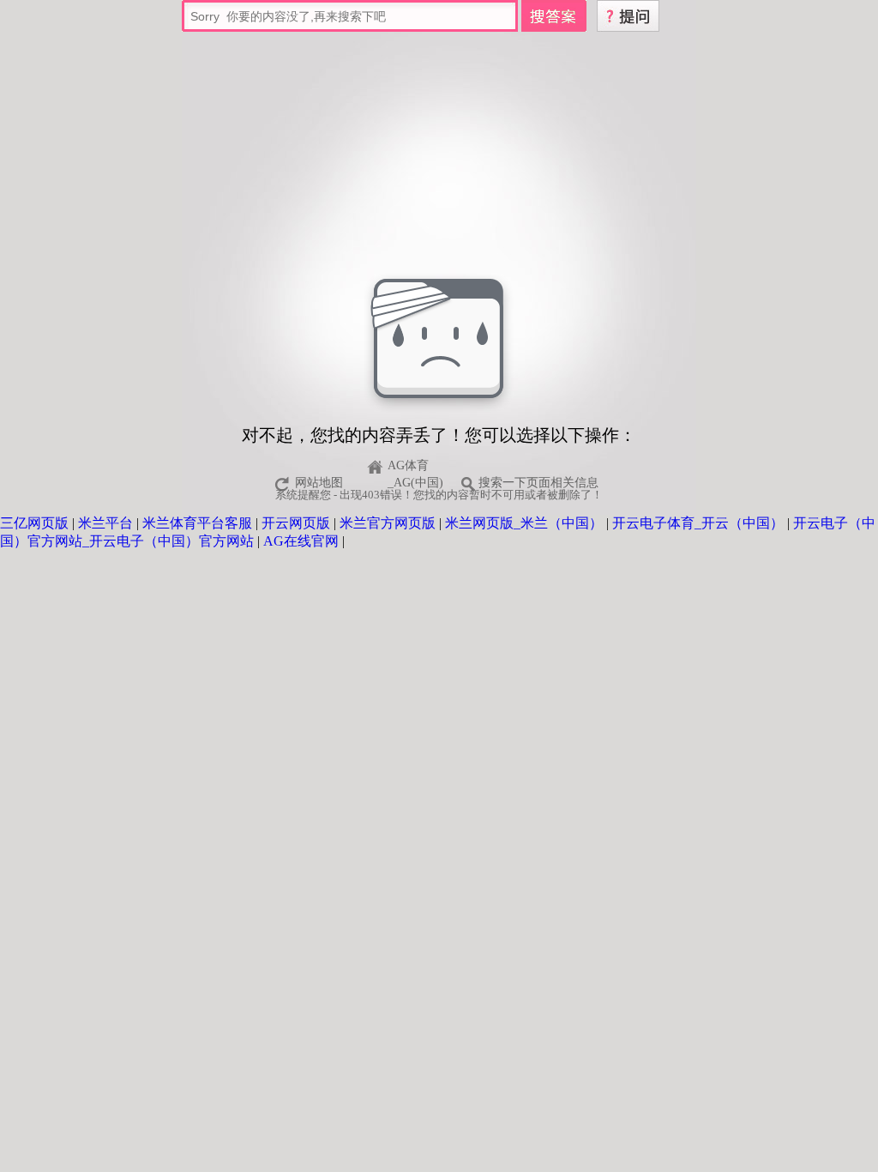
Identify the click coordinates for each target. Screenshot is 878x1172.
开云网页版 (296, 523)
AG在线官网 (301, 541)
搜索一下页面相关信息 (538, 482)
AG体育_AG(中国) (415, 468)
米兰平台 (105, 523)
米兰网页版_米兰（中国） (524, 523)
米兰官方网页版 (388, 523)
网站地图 (319, 482)
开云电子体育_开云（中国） (698, 523)
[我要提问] (628, 14)
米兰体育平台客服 (197, 523)
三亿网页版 (34, 523)
